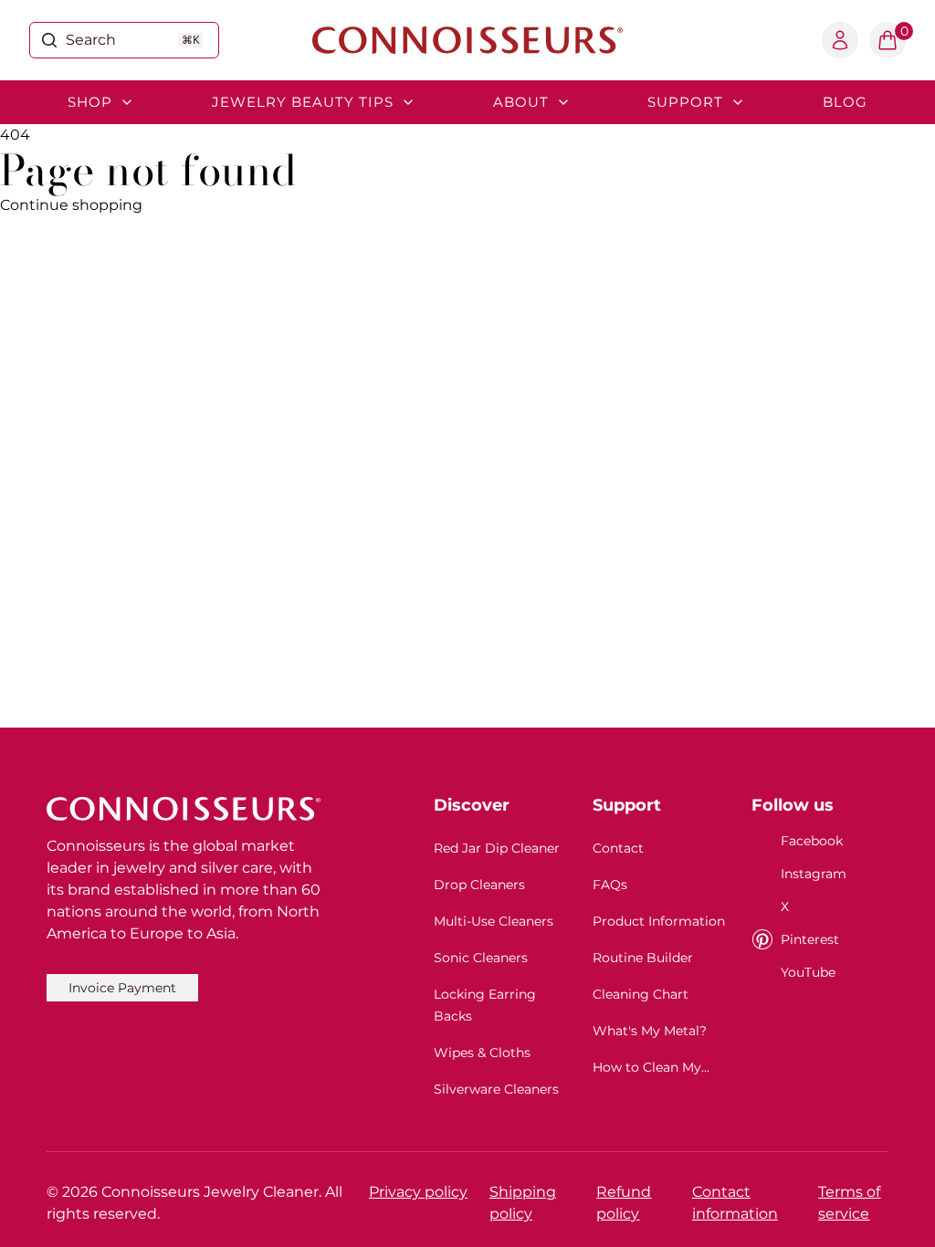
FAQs (610, 884)
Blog (845, 101)
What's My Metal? (650, 1030)
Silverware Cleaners (496, 1089)
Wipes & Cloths (482, 1052)
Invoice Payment (122, 988)
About (521, 101)
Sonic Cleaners (481, 957)
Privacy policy (418, 1191)
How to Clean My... (651, 1067)
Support (685, 101)
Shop (90, 101)
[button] (887, 40)
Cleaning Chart (640, 994)
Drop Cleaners (479, 884)
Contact (618, 848)
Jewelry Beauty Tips (303, 101)
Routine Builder (643, 957)
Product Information (659, 921)
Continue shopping (71, 205)
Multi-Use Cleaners (493, 921)
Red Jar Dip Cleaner (497, 848)
